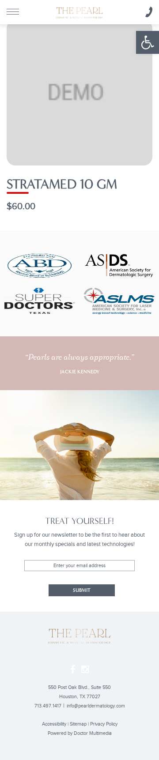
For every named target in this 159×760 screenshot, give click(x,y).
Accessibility (54, 724)
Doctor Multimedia (93, 733)
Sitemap (78, 724)
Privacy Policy (103, 724)
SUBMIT (82, 590)
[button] (147, 42)
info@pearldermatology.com (96, 706)
